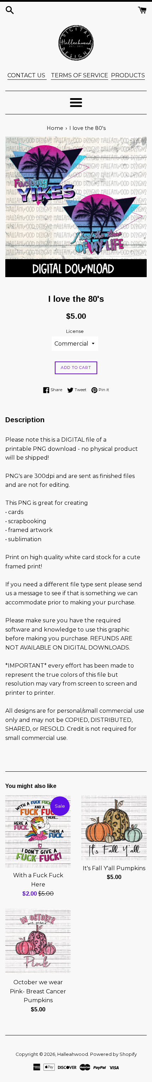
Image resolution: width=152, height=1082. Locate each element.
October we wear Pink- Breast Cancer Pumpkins (38, 991)
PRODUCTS (128, 75)
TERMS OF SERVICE (79, 75)
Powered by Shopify (113, 1054)
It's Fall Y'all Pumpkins (114, 868)
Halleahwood (72, 1054)
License (75, 331)
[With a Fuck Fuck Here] (38, 831)
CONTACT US (27, 75)
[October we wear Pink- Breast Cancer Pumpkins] (38, 941)
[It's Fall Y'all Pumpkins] (114, 827)
